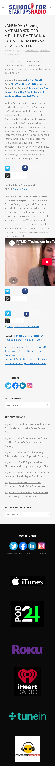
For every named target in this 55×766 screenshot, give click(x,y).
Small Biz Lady (33, 340)
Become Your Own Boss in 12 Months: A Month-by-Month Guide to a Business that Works (26, 92)
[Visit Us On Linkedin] (22, 388)
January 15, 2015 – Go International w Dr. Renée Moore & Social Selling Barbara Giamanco (26, 351)
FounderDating (21, 189)
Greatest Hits (32, 50)
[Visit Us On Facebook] (15, 388)
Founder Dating (21, 336)
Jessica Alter (38, 336)
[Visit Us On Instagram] (29, 388)
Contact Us (44, 554)
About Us (30, 554)
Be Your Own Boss (35, 80)
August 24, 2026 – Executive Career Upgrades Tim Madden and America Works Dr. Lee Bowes (27, 428)
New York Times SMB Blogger (27, 84)
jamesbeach (14, 54)
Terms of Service (14, 554)
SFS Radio (45, 50)
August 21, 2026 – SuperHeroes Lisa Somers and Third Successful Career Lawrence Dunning (27, 442)
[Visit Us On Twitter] (8, 388)
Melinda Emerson (14, 340)
